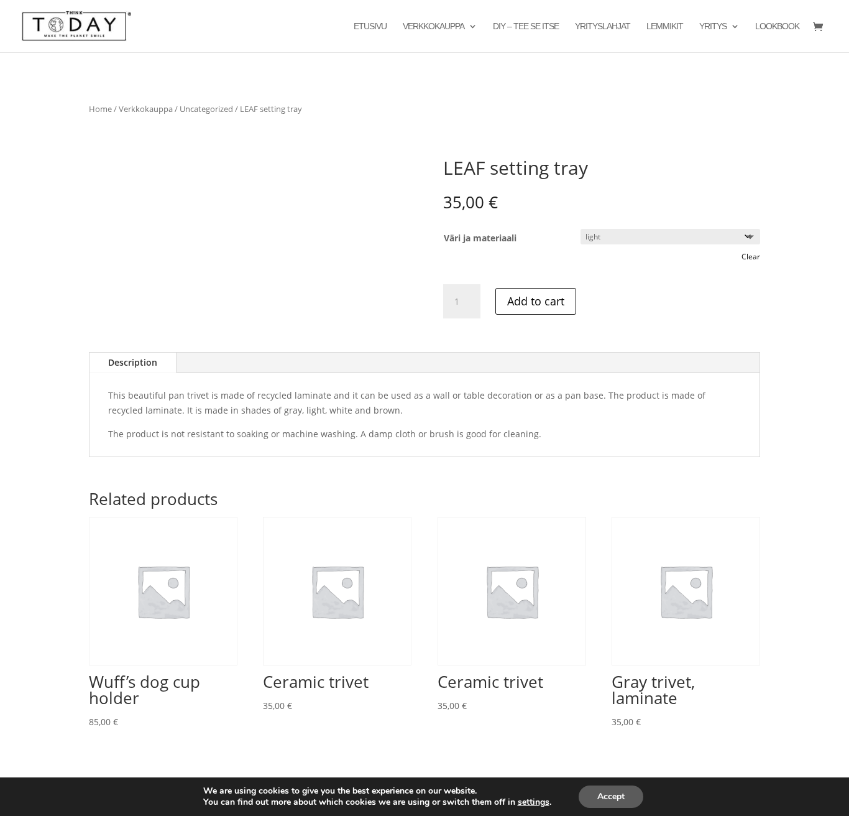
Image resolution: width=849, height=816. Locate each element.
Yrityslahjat (602, 26)
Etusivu (370, 26)
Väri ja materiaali (480, 238)
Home (100, 108)
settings (533, 802)
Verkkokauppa (433, 26)
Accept (611, 796)
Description (132, 362)
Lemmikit (664, 26)
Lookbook (777, 26)
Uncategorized (206, 108)
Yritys (713, 26)
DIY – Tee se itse (526, 26)
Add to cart (535, 301)
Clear (750, 256)
